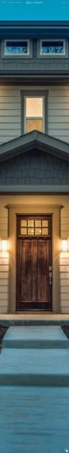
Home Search (19, 2)
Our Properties (11, 2)
